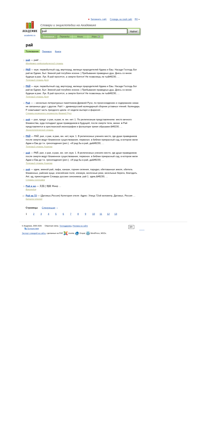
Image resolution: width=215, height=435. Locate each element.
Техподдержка (65, 226)
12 (108, 214)
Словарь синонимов (35, 180)
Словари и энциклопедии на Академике (68, 25)
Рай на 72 (31, 195)
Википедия (31, 189)
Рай (28, 102)
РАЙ (28, 69)
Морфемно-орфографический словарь (44, 63)
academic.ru (29, 35)
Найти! (133, 31)
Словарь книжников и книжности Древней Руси (49, 113)
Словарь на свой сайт (121, 19)
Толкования (48, 36)
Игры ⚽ (96, 36)
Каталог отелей (34, 199)
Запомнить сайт (99, 19)
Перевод (47, 51)
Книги (80, 36)
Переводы (65, 36)
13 (115, 214)
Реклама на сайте (80, 226)
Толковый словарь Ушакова (39, 147)
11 (101, 214)
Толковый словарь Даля (37, 80)
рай (28, 60)
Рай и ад (31, 186)
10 (93, 214)
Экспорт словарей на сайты (34, 233)
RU (136, 19)
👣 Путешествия (31, 228)
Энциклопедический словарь (39, 130)
